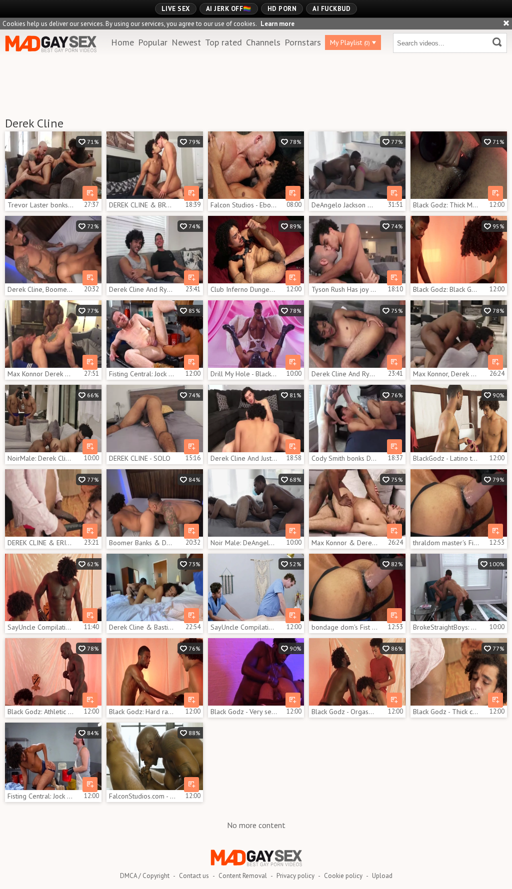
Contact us (194, 876)
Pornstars (302, 42)
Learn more (277, 23)
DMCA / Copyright (145, 876)
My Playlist (350, 42)
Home (122, 42)
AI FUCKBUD (331, 8)
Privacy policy (295, 876)
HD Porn (282, 8)
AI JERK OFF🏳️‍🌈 (229, 8)
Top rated (223, 42)
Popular (153, 42)
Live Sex (176, 8)
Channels (263, 42)
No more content (256, 825)
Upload (382, 876)
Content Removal (242, 876)
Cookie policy (343, 876)
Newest (186, 42)
